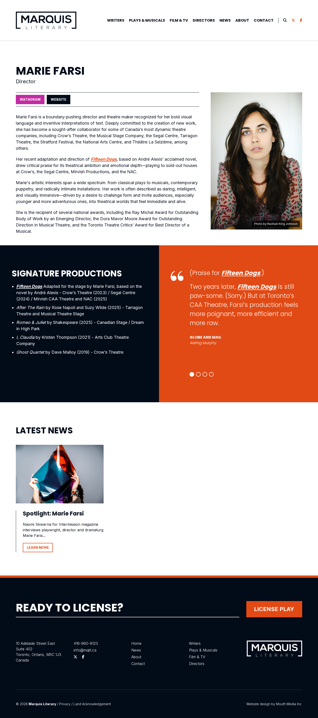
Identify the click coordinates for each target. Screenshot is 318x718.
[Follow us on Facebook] (301, 20)
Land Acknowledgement (92, 704)
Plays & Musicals (203, 650)
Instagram (30, 99)
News (225, 20)
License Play (274, 609)
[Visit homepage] (46, 20)
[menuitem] (115, 20)
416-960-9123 (86, 643)
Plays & (147, 20)
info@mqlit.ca (85, 650)
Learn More (38, 547)
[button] (191, 374)
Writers (115, 20)
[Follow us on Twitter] (293, 20)
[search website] (285, 20)
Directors (204, 20)
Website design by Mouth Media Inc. (274, 704)
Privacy (65, 704)
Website (58, 99)
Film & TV (179, 20)
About (242, 20)
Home (136, 643)
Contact (264, 20)
